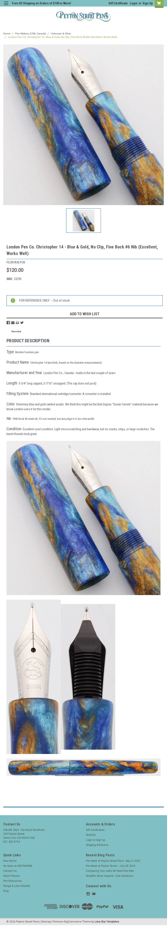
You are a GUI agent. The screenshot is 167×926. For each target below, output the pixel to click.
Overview (16, 331)
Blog (6, 890)
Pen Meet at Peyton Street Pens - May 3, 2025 (113, 860)
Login (133, 3)
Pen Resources (12, 880)
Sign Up (147, 3)
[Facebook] (8, 322)
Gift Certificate (118, 3)
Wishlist (91, 835)
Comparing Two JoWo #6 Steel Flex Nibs (110, 870)
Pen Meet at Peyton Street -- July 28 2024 (110, 865)
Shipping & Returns (97, 845)
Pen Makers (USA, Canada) (30, 33)
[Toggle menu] (6, 6)
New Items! (10, 860)
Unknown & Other (61, 33)
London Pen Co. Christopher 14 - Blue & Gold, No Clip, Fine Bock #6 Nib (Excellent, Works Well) (62, 37)
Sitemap (46, 921)
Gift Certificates (95, 830)
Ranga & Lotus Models (16, 885)
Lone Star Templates (107, 921)
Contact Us (10, 870)
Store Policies (11, 875)
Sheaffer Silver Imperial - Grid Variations (109, 875)
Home (6, 33)
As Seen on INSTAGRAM (17, 865)
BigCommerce (73, 921)
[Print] (17, 322)
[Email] (13, 322)
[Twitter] (22, 322)
